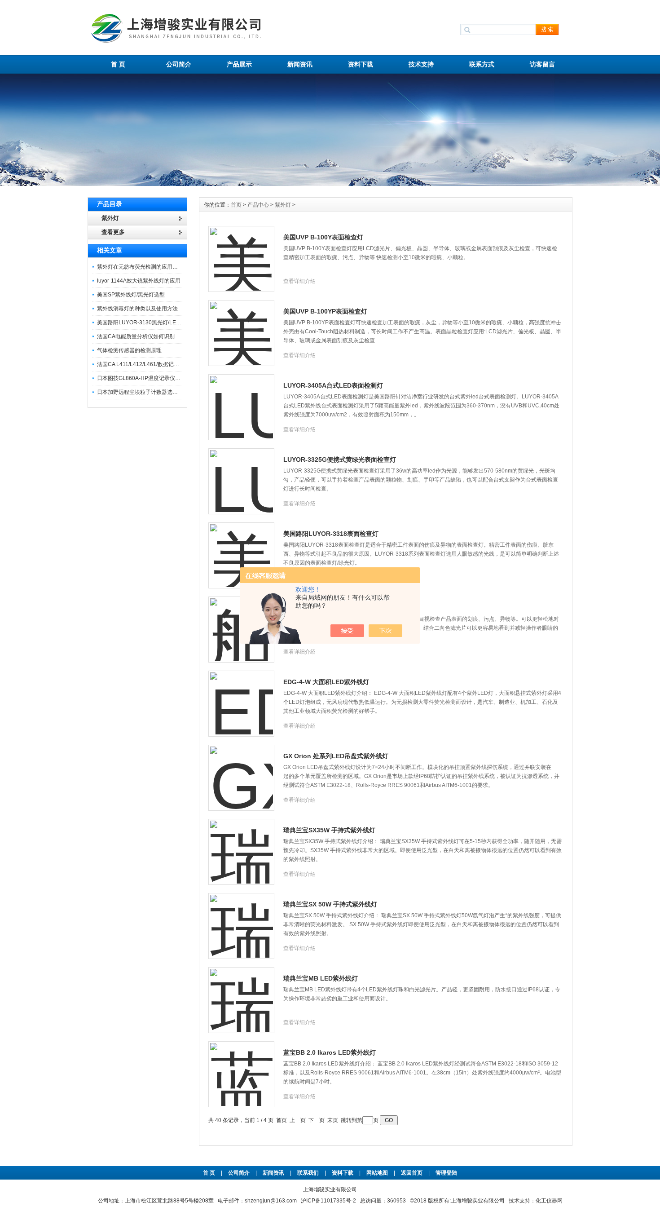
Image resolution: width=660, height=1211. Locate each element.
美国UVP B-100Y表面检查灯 (323, 237)
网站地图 (377, 1173)
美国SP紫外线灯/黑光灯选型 (131, 295)
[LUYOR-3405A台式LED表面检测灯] (241, 402)
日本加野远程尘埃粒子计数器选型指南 (143, 392)
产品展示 (239, 64)
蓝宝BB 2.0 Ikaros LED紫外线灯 (329, 1052)
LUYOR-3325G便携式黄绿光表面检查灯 (339, 459)
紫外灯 (283, 205)
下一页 (316, 1120)
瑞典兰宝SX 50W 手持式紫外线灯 (330, 904)
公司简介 (178, 64)
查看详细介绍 (299, 281)
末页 (332, 1120)
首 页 (118, 64)
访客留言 (542, 64)
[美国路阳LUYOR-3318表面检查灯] (241, 550)
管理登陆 (446, 1173)
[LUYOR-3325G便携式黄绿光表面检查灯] (241, 476)
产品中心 (258, 205)
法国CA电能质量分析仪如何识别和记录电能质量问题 (160, 336)
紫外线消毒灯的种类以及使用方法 (137, 308)
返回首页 (412, 1173)
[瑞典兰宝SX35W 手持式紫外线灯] (241, 846)
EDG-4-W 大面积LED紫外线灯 (326, 681)
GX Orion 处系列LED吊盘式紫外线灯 (335, 756)
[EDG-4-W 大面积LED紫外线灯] (241, 698)
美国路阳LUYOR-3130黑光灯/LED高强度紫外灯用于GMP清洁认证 (177, 322)
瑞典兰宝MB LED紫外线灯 (320, 978)
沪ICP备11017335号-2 (328, 1201)
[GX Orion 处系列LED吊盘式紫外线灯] (241, 772)
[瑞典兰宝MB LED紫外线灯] (241, 995)
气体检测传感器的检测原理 (129, 350)
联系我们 (308, 1173)
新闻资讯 (299, 64)
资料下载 (360, 64)
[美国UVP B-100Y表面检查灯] (241, 253)
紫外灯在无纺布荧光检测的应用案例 (140, 267)
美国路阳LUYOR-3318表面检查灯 (330, 533)
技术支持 (421, 64)
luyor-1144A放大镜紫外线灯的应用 (138, 281)
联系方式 (481, 64)
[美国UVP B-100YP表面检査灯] (241, 328)
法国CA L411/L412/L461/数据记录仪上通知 (149, 364)
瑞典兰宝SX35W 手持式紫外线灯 (329, 830)
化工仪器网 (549, 1201)
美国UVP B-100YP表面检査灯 (325, 311)
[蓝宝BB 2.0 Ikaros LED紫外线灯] (241, 1069)
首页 (237, 205)
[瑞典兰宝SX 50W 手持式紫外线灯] (241, 920)
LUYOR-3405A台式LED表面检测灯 (333, 385)
